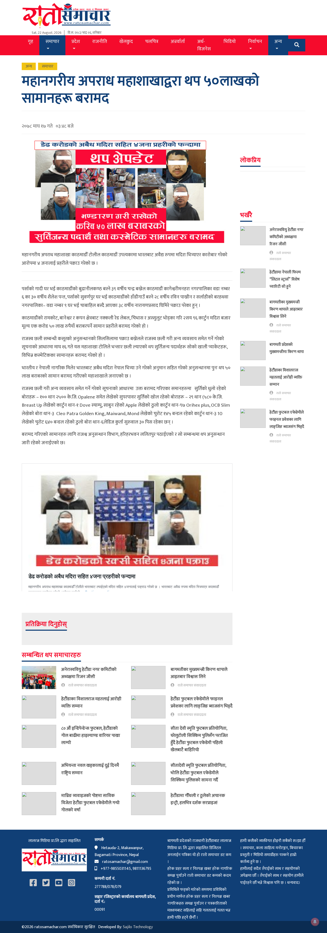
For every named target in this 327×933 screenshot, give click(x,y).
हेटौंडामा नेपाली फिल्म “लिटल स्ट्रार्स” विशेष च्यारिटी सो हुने (285, 279)
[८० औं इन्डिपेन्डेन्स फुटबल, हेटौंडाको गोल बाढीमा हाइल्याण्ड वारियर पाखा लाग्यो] (41, 736)
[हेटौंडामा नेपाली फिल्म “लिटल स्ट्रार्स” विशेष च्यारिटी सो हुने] (255, 280)
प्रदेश (76, 41)
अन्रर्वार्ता (178, 41)
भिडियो (230, 41)
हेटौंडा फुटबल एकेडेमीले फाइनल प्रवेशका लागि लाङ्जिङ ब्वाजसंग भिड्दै (201, 702)
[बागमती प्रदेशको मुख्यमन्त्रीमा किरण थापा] (255, 350)
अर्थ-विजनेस (204, 45)
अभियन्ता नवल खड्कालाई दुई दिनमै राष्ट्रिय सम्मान (90, 769)
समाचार (52, 41)
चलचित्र (151, 41)
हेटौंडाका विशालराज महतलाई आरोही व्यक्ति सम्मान (91, 702)
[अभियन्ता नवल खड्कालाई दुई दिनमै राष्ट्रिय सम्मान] (41, 773)
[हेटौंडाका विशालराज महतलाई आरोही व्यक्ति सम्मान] (41, 706)
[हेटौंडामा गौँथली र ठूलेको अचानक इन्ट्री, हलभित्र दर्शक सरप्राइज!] (151, 803)
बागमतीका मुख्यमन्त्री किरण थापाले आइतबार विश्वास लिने (199, 673)
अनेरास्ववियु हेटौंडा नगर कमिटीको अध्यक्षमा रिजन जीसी (88, 673)
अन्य (278, 41)
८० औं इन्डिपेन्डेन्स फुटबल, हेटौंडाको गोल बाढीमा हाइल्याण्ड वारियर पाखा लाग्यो (90, 735)
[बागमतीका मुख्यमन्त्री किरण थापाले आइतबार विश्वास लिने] (151, 677)
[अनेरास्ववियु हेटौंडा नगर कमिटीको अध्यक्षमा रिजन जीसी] (41, 677)
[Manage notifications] (315, 922)
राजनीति (99, 41)
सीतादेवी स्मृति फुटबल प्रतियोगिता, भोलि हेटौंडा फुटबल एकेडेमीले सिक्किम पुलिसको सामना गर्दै (198, 772)
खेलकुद (126, 41)
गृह (30, 41)
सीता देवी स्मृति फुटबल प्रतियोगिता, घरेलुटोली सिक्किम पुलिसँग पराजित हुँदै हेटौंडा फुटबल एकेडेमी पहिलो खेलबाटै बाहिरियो (199, 739)
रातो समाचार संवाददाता (82, 685)
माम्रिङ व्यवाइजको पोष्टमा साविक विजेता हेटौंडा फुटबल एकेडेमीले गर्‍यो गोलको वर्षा (90, 803)
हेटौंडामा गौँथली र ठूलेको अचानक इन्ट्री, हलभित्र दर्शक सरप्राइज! (198, 799)
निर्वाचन (255, 41)
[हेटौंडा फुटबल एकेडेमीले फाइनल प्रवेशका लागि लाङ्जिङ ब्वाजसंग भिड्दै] (151, 706)
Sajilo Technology (138, 927)
